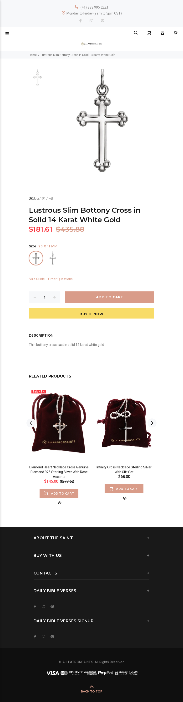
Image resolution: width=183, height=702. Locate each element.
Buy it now (91, 314)
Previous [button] (31, 422)
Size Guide (37, 279)
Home (33, 55)
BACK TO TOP (91, 691)
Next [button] (152, 422)
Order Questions (60, 279)
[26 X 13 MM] (53, 258)
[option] (37, 80)
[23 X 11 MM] (36, 258)
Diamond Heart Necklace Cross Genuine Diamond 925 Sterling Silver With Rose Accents (59, 472)
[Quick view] (59, 502)
